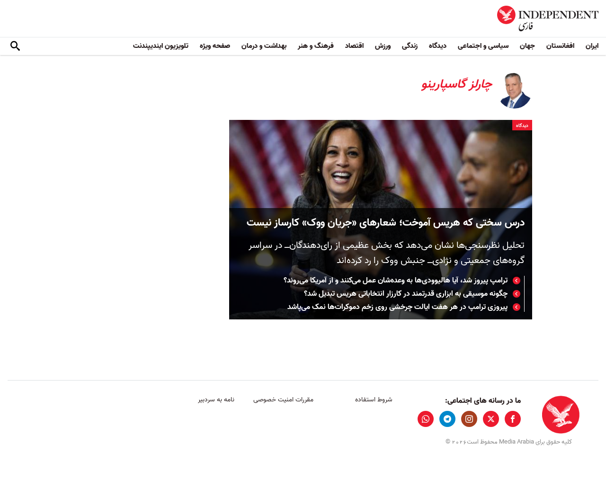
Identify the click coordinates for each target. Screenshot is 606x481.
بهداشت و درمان (263, 46)
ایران (592, 46)
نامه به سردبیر (216, 399)
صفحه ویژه (215, 46)
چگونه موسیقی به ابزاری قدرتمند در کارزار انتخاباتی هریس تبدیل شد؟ (406, 294)
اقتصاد (354, 46)
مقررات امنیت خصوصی (283, 399)
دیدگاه (437, 46)
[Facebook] (513, 419)
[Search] (15, 46)
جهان (527, 46)
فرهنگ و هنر (316, 46)
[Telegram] (447, 419)
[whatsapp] (426, 419)
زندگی (410, 46)
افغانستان (560, 46)
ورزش (383, 46)
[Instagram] (469, 419)
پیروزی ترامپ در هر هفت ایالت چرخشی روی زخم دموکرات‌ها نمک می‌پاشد (397, 307)
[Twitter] (491, 419)
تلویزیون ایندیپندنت (160, 46)
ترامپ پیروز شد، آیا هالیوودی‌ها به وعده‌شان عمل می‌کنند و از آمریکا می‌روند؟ (396, 280)
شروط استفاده (373, 399)
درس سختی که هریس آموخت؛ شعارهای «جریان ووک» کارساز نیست (386, 223)
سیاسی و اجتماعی (483, 46)
